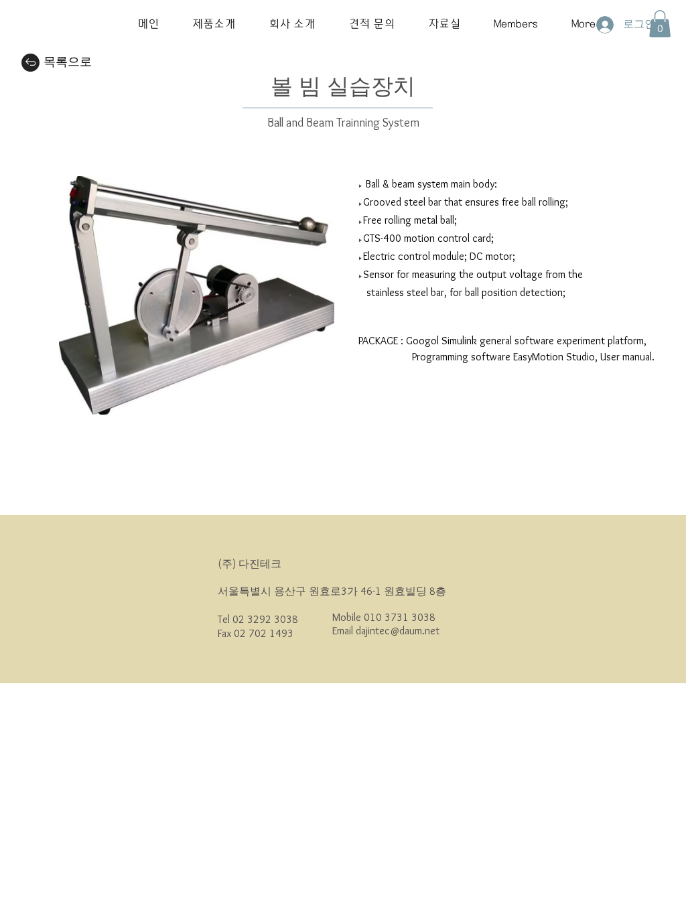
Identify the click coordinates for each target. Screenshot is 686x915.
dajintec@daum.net (397, 630)
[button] (214, 24)
